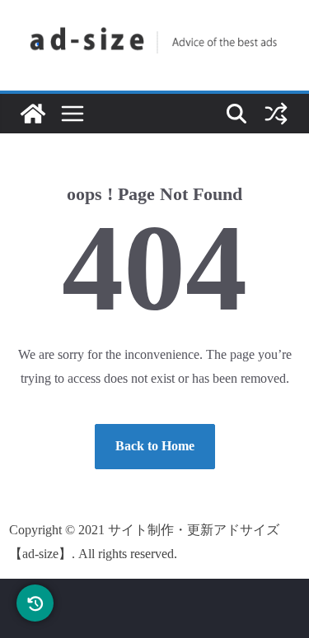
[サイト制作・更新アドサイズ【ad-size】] (33, 113)
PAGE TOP (283, 605)
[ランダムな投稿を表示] (276, 113)
